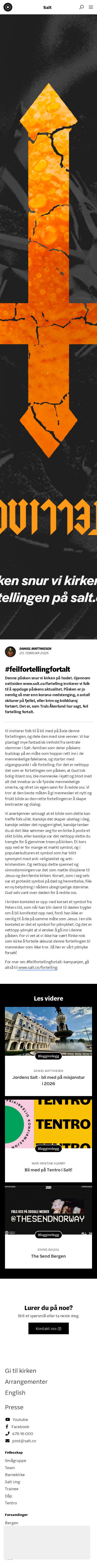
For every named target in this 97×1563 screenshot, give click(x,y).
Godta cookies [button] (68, 1555)
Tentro (11, 1502)
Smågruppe (15, 1460)
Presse (14, 1407)
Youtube (16, 1419)
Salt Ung (12, 1481)
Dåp (8, 1495)
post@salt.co (20, 1440)
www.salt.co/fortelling (37, 967)
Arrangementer (26, 1381)
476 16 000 (19, 1433)
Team (10, 1467)
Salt (47, 7)
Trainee (11, 1488)
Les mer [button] (62, 1542)
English (15, 1392)
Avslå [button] (25, 1555)
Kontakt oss (49, 1328)
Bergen (11, 1522)
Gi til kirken (20, 1370)
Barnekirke (15, 1474)
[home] (7, 7)
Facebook (17, 1426)
